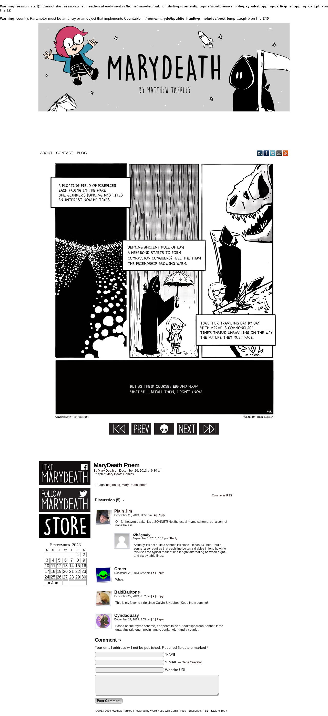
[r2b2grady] (122, 541)
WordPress (157, 710)
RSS (285, 153)
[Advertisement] (164, 446)
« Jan (53, 583)
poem (143, 485)
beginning (113, 485)
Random (164, 429)
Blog (82, 153)
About (46, 153)
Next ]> (187, 429)
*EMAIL (183, 662)
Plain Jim (123, 511)
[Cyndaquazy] (103, 621)
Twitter (273, 153)
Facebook (266, 153)
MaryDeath (164, 67)
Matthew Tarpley (122, 710)
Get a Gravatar (192, 662)
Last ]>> (209, 429)
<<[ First (119, 429)
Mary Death (106, 470)
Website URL (175, 670)
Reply (161, 515)
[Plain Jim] (103, 524)
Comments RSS (222, 495)
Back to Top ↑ (219, 710)
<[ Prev (141, 429)
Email (279, 153)
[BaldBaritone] (103, 598)
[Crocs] (103, 575)
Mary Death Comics (120, 474)
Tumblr (260, 153)
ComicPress (178, 710)
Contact (64, 153)
